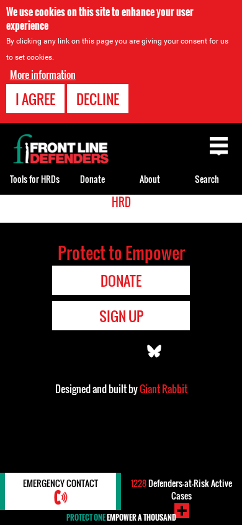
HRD (121, 202)
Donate (92, 178)
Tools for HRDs (35, 178)
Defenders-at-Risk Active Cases (181, 489)
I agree (35, 99)
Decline (97, 99)
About (150, 178)
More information (43, 74)
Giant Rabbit (163, 388)
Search (207, 178)
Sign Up (121, 316)
